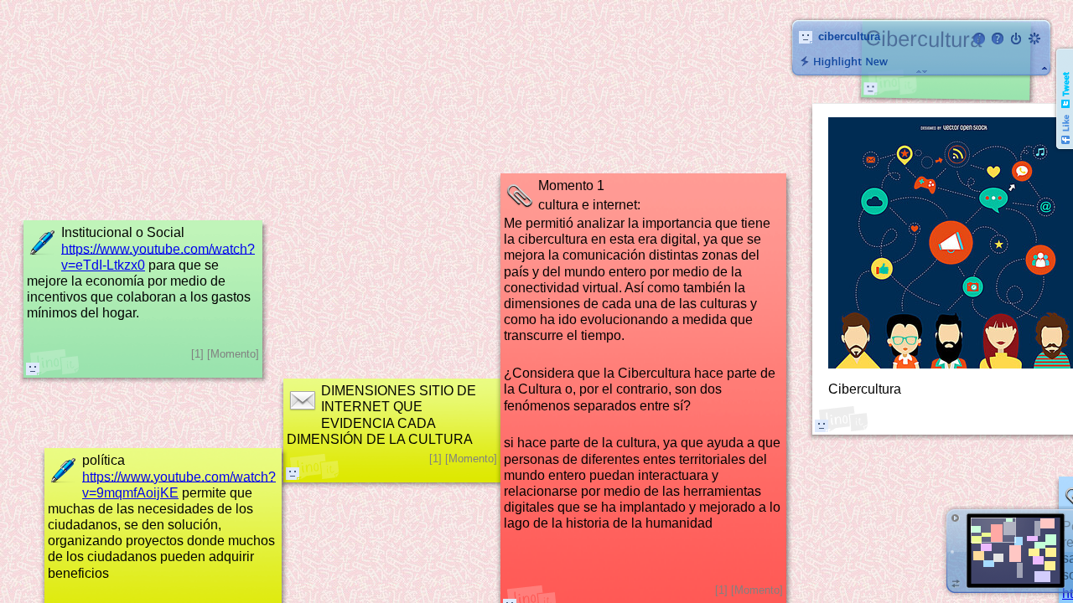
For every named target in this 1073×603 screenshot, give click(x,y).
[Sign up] (1034, 38)
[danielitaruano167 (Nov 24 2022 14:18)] (821, 425)
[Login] (1016, 38)
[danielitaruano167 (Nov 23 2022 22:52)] (292, 473)
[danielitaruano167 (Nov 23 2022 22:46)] (32, 368)
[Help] (997, 38)
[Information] (979, 38)
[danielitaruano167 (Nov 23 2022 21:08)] (870, 88)
